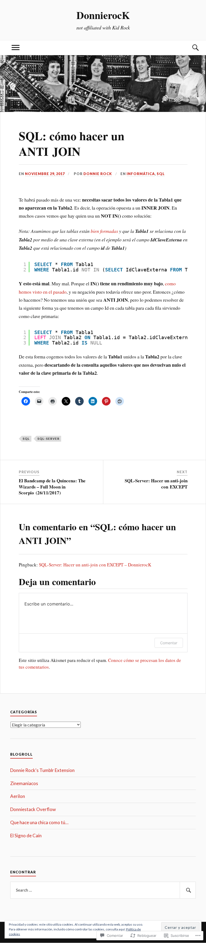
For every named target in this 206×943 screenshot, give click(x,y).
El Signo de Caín (26, 835)
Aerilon (17, 796)
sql (26, 438)
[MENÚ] (15, 47)
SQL (161, 174)
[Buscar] (190, 47)
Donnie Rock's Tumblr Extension (42, 770)
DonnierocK (103, 14)
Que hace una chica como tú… (39, 822)
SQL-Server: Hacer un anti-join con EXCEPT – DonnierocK (95, 565)
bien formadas (104, 231)
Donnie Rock (97, 174)
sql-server (48, 438)
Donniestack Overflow (33, 809)
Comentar (168, 643)
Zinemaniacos (24, 783)
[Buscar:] (103, 890)
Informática (141, 174)
